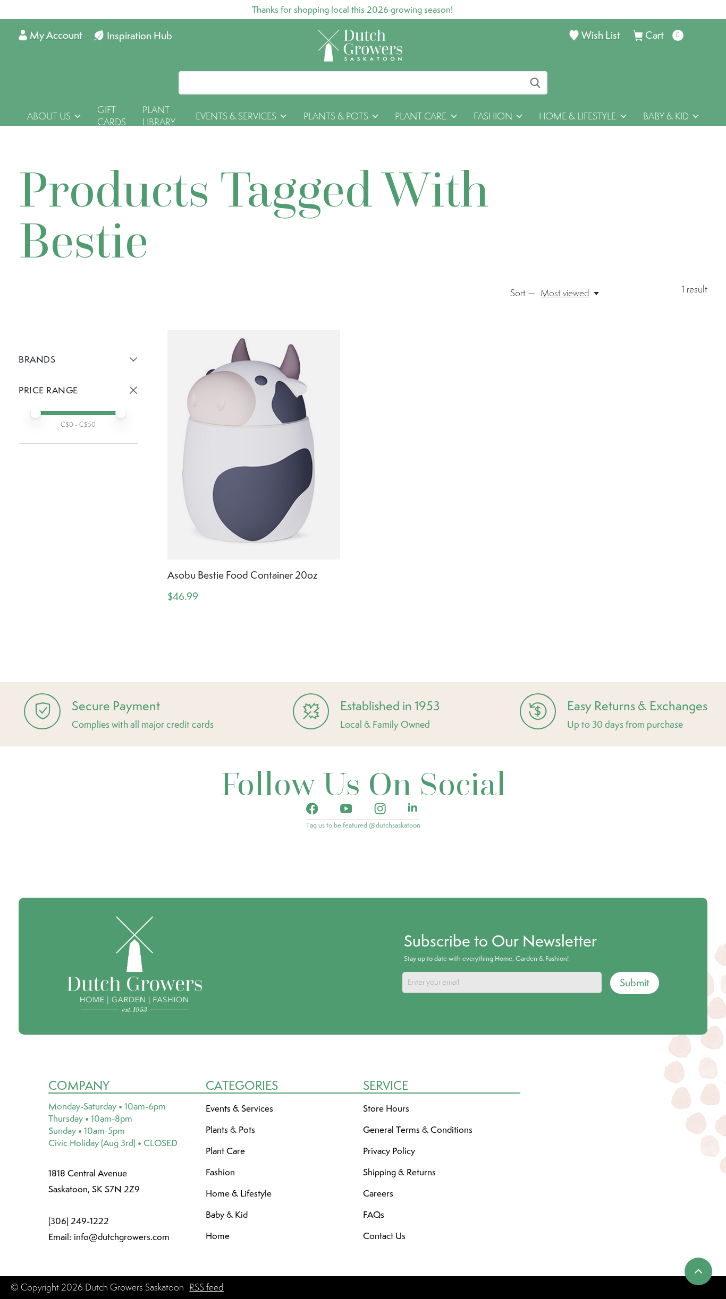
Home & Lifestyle (239, 1193)
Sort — (522, 293)
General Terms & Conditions (417, 1129)
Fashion (220, 1172)
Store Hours (386, 1108)
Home (218, 1236)
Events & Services (239, 1108)
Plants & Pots (230, 1129)
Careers (378, 1193)
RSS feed (206, 1287)
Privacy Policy (389, 1151)
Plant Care (225, 1151)
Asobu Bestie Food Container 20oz (242, 575)
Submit (634, 983)
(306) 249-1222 (78, 1221)
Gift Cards (111, 116)
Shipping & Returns (399, 1172)
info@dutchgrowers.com (122, 1237)
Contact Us (384, 1236)
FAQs (373, 1214)
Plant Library (158, 116)
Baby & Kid (227, 1214)
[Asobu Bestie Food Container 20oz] (253, 445)
